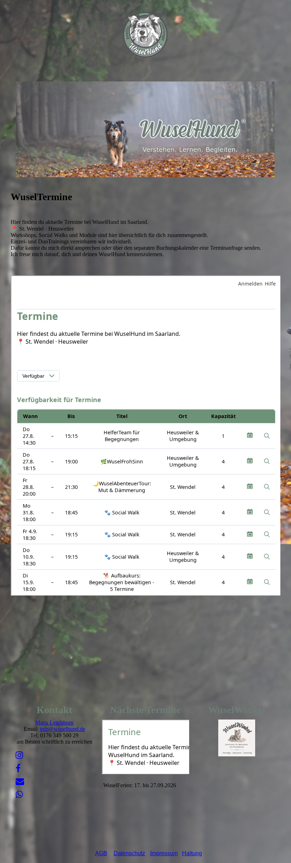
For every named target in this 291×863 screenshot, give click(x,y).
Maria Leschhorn (54, 723)
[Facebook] (18, 768)
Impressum (164, 853)
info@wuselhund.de (62, 729)
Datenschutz (129, 853)
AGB (101, 853)
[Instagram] (19, 755)
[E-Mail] (20, 781)
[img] (145, 35)
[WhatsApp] (19, 794)
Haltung (192, 853)
